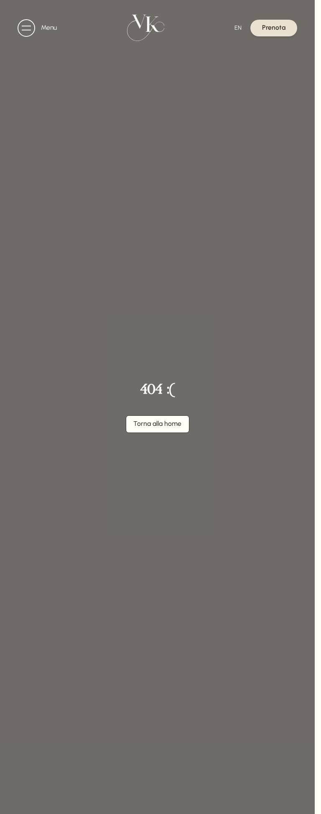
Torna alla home (157, 423)
